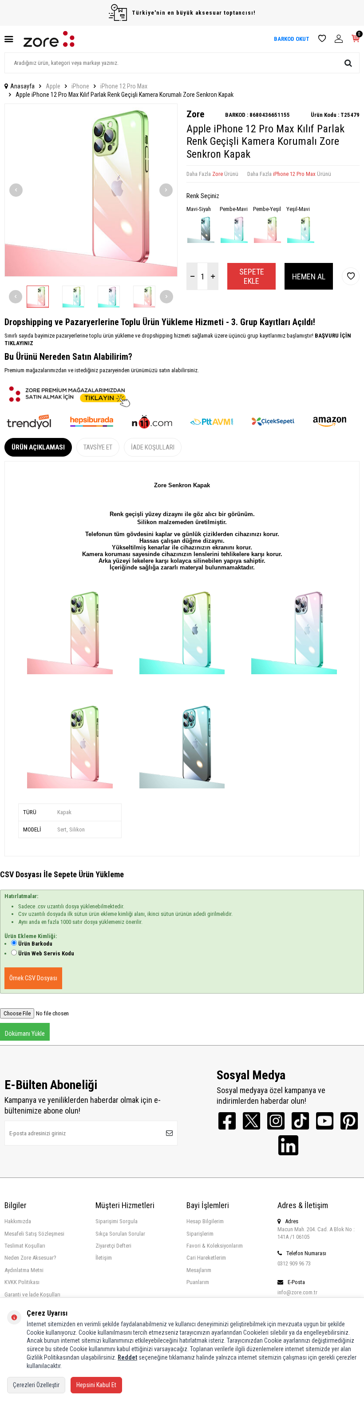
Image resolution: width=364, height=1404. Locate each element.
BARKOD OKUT (291, 39)
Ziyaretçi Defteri (113, 1245)
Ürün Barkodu (35, 943)
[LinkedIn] (288, 1145)
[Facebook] (227, 1121)
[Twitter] (251, 1121)
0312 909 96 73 (294, 1263)
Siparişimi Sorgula (116, 1221)
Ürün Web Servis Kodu (46, 953)
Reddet (127, 1357)
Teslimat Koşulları (24, 1245)
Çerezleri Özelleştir (36, 1384)
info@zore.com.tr (297, 1292)
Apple (53, 86)
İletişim (103, 1257)
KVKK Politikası (22, 1282)
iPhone (80, 86)
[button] (16, 190)
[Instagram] (276, 1121)
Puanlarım (197, 1282)
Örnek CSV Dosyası (33, 978)
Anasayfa (22, 86)
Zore (195, 114)
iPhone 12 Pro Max (123, 86)
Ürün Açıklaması (38, 447)
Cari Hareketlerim (206, 1257)
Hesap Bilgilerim (205, 1221)
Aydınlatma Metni (24, 1270)
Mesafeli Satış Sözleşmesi (34, 1233)
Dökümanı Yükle (25, 1033)
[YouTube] (325, 1121)
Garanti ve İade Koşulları (32, 1294)
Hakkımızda (17, 1221)
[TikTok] (300, 1121)
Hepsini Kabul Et (96, 1384)
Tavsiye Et (97, 447)
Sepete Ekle (251, 276)
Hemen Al (308, 276)
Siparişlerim (200, 1233)
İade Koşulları (152, 447)
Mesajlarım (198, 1270)
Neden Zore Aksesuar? (30, 1257)
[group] (91, 190)
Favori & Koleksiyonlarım (214, 1245)
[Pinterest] (349, 1121)
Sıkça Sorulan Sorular (120, 1233)
